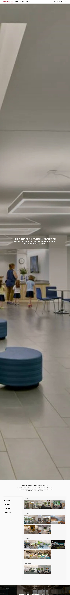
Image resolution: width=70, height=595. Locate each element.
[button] (65, 2)
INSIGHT (60, 1)
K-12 (12, 1)
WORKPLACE (22, 1)
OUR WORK (56, 1)
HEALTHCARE (28, 1)
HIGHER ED (16, 1)
